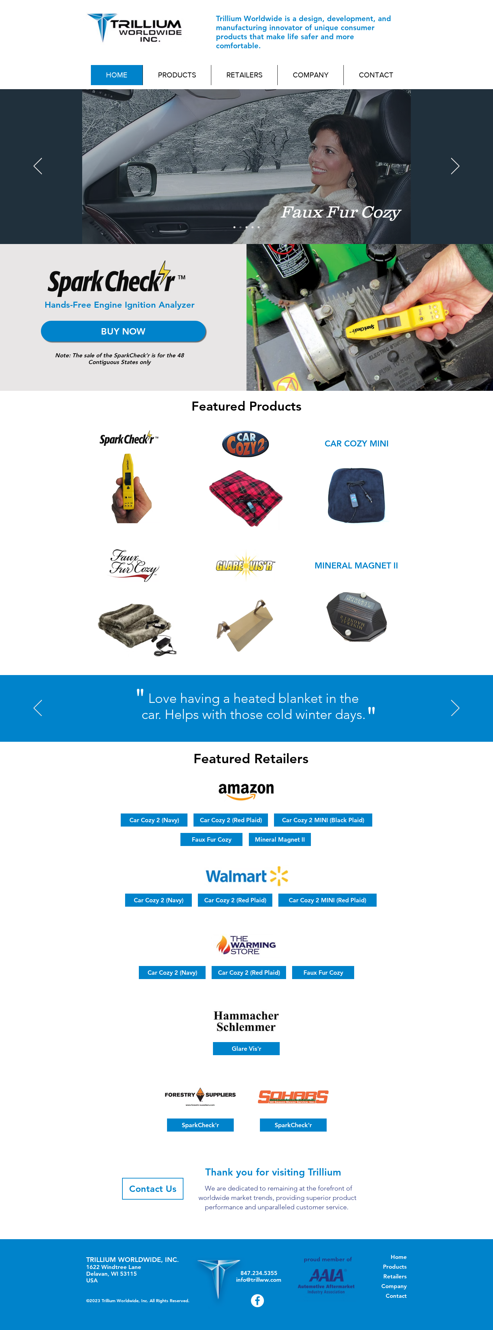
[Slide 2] (240, 227)
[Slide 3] (246, 227)
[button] (177, 75)
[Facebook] (257, 1300)
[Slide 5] (253, 227)
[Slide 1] (234, 227)
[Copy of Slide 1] (259, 227)
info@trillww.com (258, 1279)
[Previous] (38, 166)
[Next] (455, 166)
